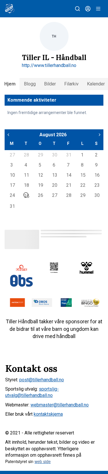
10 (12, 175)
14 (68, 175)
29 (40, 154)
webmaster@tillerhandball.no (60, 405)
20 (54, 185)
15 (82, 175)
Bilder (50, 84)
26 (40, 195)
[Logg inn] (88, 8)
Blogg (30, 84)
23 (96, 185)
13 (54, 175)
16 (96, 175)
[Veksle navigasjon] (98, 8)
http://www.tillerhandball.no (49, 65)
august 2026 (53, 134)
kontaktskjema (48, 414)
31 (68, 154)
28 (26, 154)
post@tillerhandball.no (41, 379)
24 (12, 195)
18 (26, 185)
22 (82, 185)
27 (12, 154)
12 (40, 175)
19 (40, 185)
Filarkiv (71, 84)
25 (26, 195)
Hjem (10, 84)
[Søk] (77, 8)
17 (12, 185)
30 (54, 154)
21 (68, 185)
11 (26, 175)
